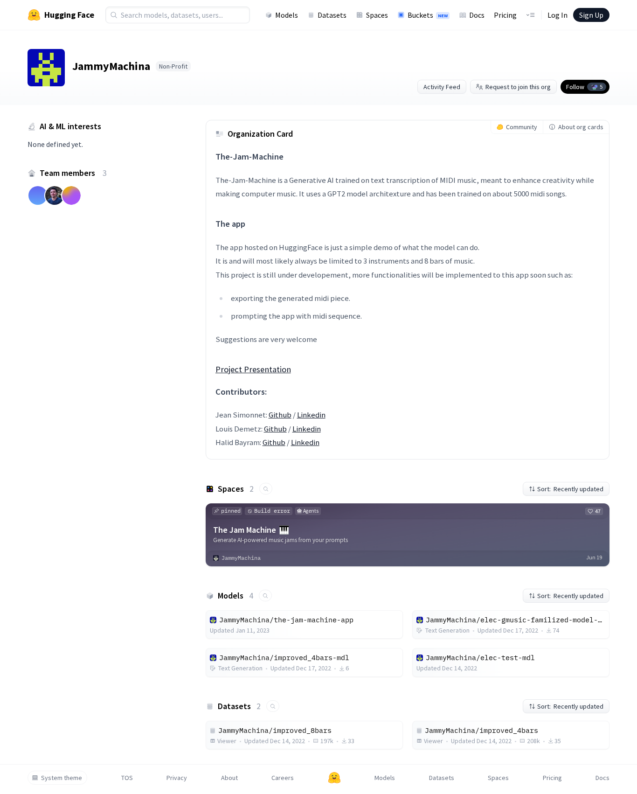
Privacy (176, 777)
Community (521, 127)
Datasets (332, 15)
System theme (61, 777)
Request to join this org (518, 87)
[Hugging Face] (334, 777)
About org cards (580, 127)
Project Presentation (253, 369)
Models (286, 15)
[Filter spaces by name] (265, 489)
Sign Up (591, 15)
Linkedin (311, 415)
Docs (477, 15)
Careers (282, 777)
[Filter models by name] (265, 595)
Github (280, 415)
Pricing (505, 15)
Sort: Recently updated (570, 489)
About (229, 777)
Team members (73, 172)
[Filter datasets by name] (272, 706)
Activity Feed (441, 87)
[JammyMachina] (46, 67)
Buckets (428, 15)
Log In (557, 15)
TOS (127, 777)
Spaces (377, 15)
